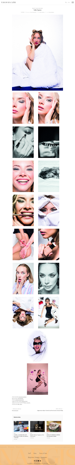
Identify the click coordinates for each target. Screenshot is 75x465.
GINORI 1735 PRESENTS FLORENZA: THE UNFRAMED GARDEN (53, 435)
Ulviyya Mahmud (51, 12)
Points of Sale (43, 453)
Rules (35, 453)
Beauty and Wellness (37, 8)
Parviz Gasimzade (33, 12)
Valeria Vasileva (41, 12)
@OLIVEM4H (20, 398)
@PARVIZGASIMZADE (19, 399)
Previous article (17, 409)
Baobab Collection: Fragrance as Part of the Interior (37, 435)
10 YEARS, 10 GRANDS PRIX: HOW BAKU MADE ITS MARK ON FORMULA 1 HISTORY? (21, 436)
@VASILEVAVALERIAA (22, 397)
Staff (29, 453)
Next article (59, 408)
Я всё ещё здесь (15, 410)
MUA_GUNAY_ (27, 402)
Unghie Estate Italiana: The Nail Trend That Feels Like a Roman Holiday (50, 410)
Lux (14, 433)
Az (69, 2)
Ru (66, 2)
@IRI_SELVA (20, 404)
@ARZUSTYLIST (24, 401)
